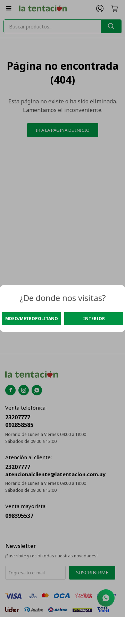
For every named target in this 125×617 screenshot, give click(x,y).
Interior (94, 319)
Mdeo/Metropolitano (31, 319)
